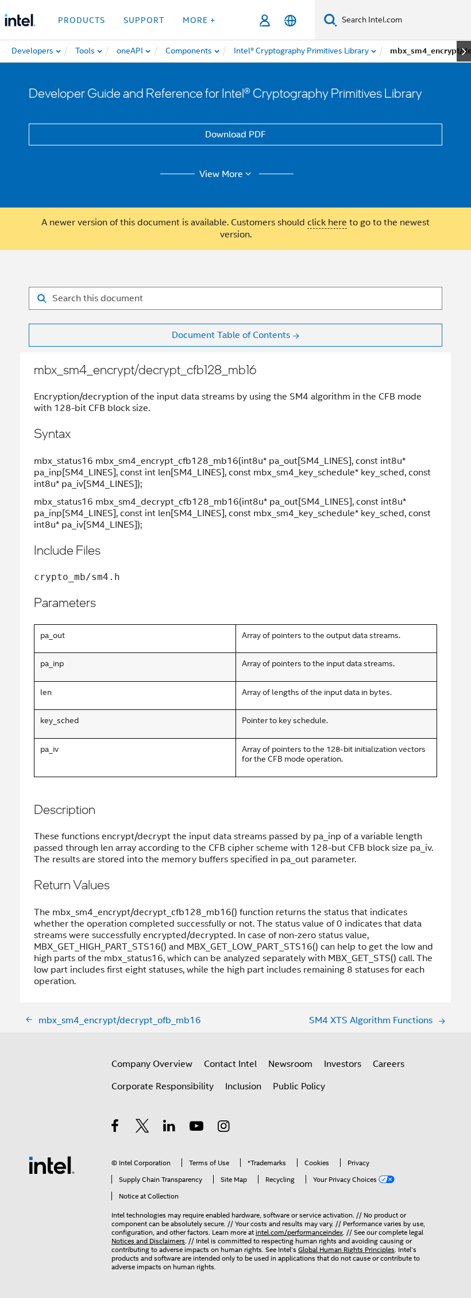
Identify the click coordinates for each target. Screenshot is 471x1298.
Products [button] (81, 20)
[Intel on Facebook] (116, 1127)
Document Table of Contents (231, 335)
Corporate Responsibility (162, 1086)
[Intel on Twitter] (143, 1127)
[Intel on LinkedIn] (170, 1127)
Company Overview (151, 1064)
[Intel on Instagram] (224, 1127)
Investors (342, 1064)
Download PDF (235, 134)
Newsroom (290, 1064)
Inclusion (243, 1086)
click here (327, 222)
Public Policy (299, 1086)
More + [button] (199, 20)
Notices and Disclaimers (148, 1240)
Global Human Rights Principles (346, 1249)
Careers (388, 1064)
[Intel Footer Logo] (52, 1164)
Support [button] (143, 20)
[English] (290, 20)
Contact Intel (230, 1064)
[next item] (464, 51)
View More (221, 174)
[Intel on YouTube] (197, 1127)
